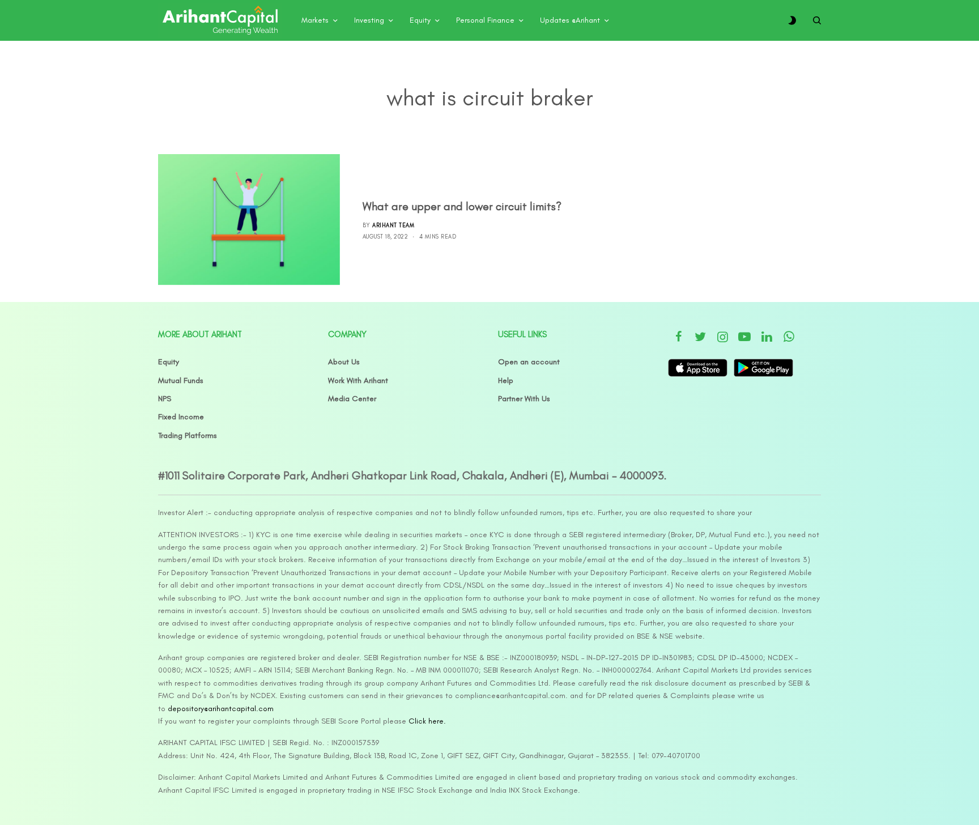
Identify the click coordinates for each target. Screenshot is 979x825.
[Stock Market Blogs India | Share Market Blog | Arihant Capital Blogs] (220, 20)
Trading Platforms (187, 435)
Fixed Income (181, 417)
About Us (344, 362)
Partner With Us (524, 398)
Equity (168, 362)
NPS (164, 398)
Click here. (427, 721)
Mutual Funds (180, 380)
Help (505, 380)
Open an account (529, 362)
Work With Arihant (358, 380)
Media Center (352, 398)
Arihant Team (393, 225)
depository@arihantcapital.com (221, 708)
